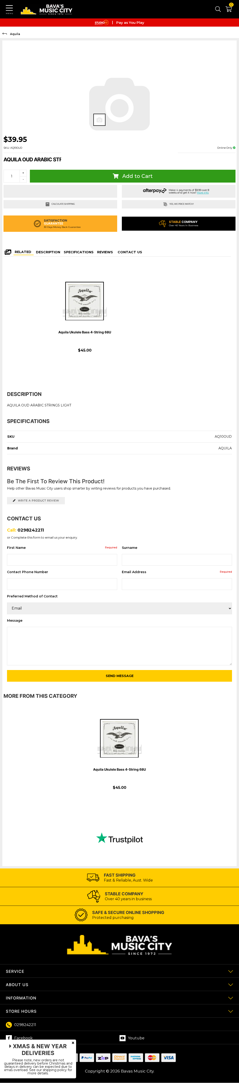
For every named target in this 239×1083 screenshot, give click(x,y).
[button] (226, 10)
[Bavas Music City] (47, 9)
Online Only (225, 147)
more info (203, 192)
